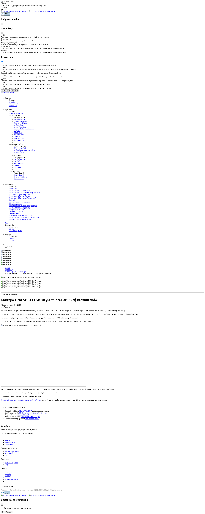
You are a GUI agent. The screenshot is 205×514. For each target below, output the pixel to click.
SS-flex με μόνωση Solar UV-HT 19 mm (33, 413)
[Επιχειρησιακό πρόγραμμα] (15, 11)
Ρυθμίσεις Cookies (11, 479)
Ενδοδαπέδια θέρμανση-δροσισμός (21, 194)
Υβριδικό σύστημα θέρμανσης (19, 208)
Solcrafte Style (14, 213)
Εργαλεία (17, 136)
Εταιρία (12, 102)
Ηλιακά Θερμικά (19, 119)
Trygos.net (8, 472)
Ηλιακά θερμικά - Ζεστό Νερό (19, 190)
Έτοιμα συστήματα (20, 121)
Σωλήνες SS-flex (19, 160)
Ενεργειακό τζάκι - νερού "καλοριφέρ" (22, 198)
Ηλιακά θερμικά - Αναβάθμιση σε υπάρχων (24, 217)
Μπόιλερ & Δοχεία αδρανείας (24, 129)
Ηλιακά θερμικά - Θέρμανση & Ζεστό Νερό (24, 192)
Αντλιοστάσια (18, 125)
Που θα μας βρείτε (15, 231)
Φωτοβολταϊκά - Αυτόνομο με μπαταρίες (23, 206)
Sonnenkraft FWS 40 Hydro (30, 417)
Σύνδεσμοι (17, 167)
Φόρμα (11, 229)
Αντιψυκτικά (18, 133)
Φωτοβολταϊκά (19, 175)
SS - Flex (8, 474)
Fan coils (12, 200)
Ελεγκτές (17, 131)
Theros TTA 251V (25, 411)
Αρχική (7, 268)
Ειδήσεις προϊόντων (16, 113)
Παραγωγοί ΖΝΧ (20, 138)
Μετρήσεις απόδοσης (16, 209)
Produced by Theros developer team (13, 490)
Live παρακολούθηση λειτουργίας (20, 215)
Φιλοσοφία (13, 106)
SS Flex (12, 240)
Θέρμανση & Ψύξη (20, 148)
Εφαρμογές (13, 188)
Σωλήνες (17, 161)
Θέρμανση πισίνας (15, 204)
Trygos (11, 238)
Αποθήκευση (6, 90)
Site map (8, 476)
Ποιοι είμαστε (14, 104)
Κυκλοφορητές (19, 140)
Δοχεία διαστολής (20, 127)
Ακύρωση (15, 90)
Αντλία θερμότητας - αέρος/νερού (20, 202)
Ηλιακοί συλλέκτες (20, 123)
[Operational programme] (42, 11)
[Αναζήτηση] (6, 247)
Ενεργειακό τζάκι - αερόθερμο (19, 196)
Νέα (6, 223)
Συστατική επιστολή (16, 211)
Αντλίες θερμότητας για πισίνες (24, 150)
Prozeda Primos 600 (32, 419)
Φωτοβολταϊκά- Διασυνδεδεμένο (20, 219)
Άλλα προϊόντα (19, 135)
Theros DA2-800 (23, 415)
